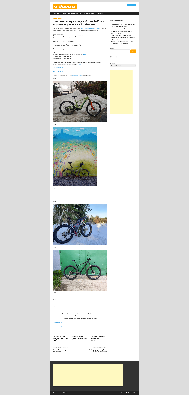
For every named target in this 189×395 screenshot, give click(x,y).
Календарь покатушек (75, 13)
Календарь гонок (89, 13)
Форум (64, 13)
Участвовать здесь (58, 71)
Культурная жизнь (57, 18)
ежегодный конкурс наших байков (90, 28)
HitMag (134, 392)
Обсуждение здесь (58, 67)
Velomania (67, 392)
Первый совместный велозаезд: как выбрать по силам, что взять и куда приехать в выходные (123, 37)
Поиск (112, 48)
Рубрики (112, 63)
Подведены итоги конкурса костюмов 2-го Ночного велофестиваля (79, 338)
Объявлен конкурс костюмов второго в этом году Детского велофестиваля (62, 338)
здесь (73, 75)
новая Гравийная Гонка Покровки (120, 29)
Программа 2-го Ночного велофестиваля (98, 337)
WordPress (128, 392)
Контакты (100, 13)
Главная (56, 13)
